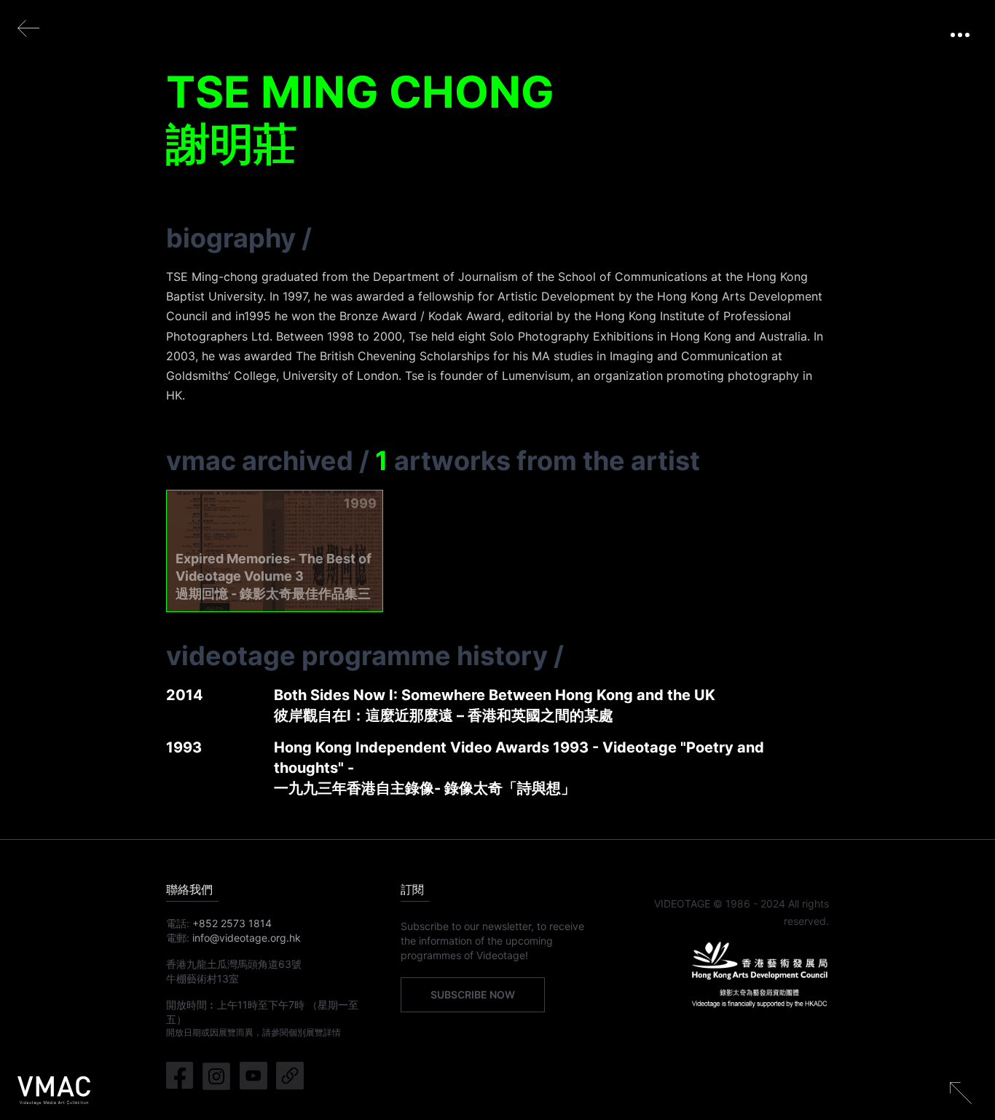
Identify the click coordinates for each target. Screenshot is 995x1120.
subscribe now (472, 994)
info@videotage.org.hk (246, 938)
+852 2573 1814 (232, 923)
